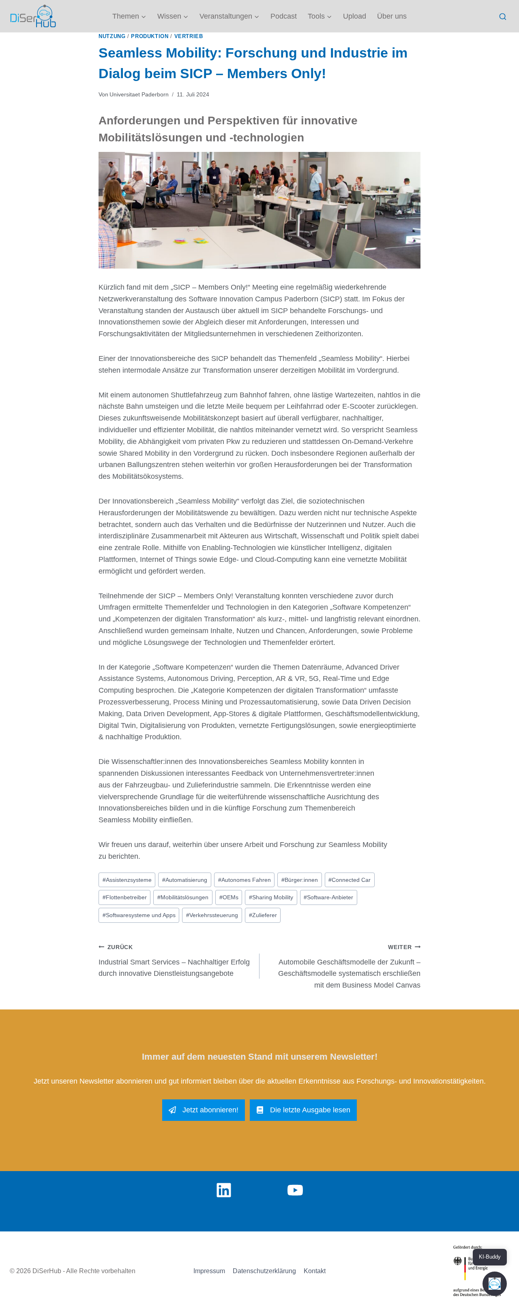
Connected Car (349, 880)
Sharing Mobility (271, 897)
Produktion (149, 36)
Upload (354, 16)
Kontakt (315, 1270)
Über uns (392, 16)
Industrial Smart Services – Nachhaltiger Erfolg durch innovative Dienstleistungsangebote (174, 961)
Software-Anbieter (328, 897)
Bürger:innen (299, 880)
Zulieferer (263, 915)
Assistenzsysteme (127, 880)
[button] (495, 1284)
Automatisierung (184, 880)
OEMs (228, 897)
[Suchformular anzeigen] (502, 16)
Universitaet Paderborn (139, 94)
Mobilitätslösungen (182, 897)
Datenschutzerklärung (264, 1270)
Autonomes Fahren (244, 880)
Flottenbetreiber (125, 897)
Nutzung (112, 36)
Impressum (209, 1270)
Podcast (283, 16)
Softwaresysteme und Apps (139, 915)
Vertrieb (188, 36)
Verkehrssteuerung (212, 915)
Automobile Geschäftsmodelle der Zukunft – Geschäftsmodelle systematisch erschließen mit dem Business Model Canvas (349, 966)
